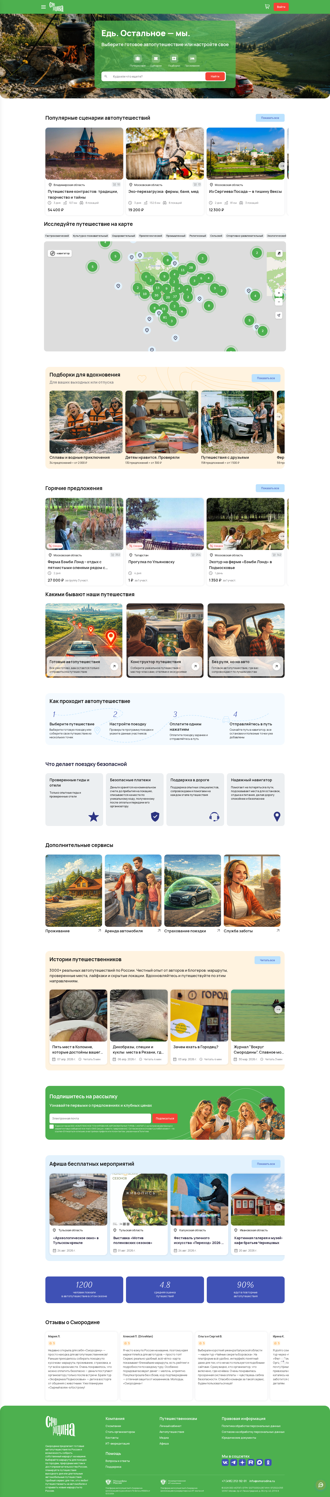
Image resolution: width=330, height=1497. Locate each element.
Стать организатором (120, 1432)
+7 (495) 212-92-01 (234, 1481)
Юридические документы (239, 1438)
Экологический (276, 235)
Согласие (133, 1128)
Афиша (164, 1443)
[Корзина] (267, 7)
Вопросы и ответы (118, 1461)
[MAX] (259, 1463)
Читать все (267, 960)
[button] (257, 253)
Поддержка (113, 1467)
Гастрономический (57, 235)
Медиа (164, 1438)
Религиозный (198, 235)
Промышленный (175, 235)
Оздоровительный (123, 235)
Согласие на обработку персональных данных (253, 1432)
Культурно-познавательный (90, 235)
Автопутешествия (172, 1432)
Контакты (112, 1438)
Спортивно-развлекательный (244, 235)
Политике (144, 1131)
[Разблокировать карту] (279, 253)
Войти (281, 7)
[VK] (225, 1463)
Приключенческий (150, 235)
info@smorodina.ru (262, 1481)
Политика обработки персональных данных (251, 1426)
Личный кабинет (171, 1426)
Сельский (216, 235)
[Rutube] (251, 1463)
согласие (65, 1125)
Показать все (270, 118)
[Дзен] (242, 1463)
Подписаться (165, 1118)
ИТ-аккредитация (118, 1443)
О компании (113, 1426)
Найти (215, 76)
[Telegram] (233, 1463)
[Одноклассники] (268, 1463)
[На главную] (56, 7)
